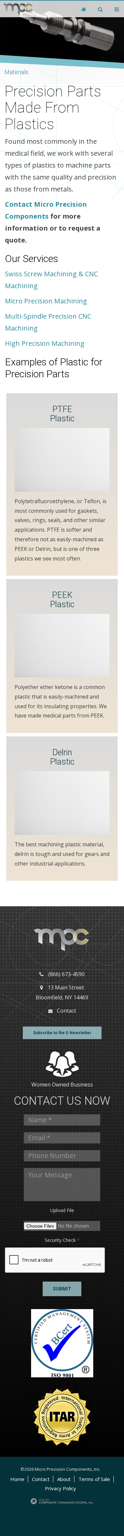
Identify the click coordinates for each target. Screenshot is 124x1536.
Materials (16, 72)
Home (17, 1479)
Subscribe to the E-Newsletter (62, 1033)
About (64, 1479)
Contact (66, 1010)
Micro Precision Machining (46, 300)
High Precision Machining (44, 343)
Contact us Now (62, 1101)
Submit (62, 1289)
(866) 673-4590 (66, 974)
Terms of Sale (94, 1479)
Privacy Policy (60, 1488)
